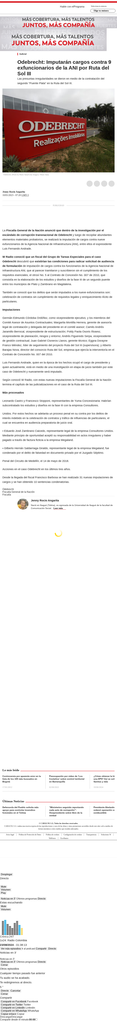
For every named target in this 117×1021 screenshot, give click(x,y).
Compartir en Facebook (13, 1001)
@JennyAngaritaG (27, 191)
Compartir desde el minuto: (17, 1019)
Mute (3, 886)
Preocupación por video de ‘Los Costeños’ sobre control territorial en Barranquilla (66, 779)
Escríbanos (64, 838)
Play (3, 893)
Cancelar (15, 990)
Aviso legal (10, 835)
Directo (42, 898)
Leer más (58, 508)
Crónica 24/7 (7, 936)
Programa (79, 6)
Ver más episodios (11, 948)
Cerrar (4, 965)
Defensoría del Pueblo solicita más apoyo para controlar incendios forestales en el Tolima (20, 810)
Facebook (90, 184)
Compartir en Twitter (12, 1004)
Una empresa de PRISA (58, 847)
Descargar (5, 1017)
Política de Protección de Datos (30, 835)
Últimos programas (26, 898)
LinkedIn (104, 184)
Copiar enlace (8, 1014)
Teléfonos (52, 838)
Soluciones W (106, 835)
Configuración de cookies (73, 835)
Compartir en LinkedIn (13, 1007)
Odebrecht (8, 489)
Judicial (23, 54)
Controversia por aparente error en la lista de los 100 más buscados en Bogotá (21, 779)
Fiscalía (6, 494)
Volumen (6, 889)
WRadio (19, 9)
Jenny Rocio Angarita (13, 191)
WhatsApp (111, 184)
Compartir (41, 948)
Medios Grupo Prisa (58, 854)
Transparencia (91, 835)
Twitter (97, 184)
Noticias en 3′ (8, 898)
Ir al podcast (28, 948)
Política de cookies (52, 835)
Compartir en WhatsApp (14, 1010)
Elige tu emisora (101, 11)
